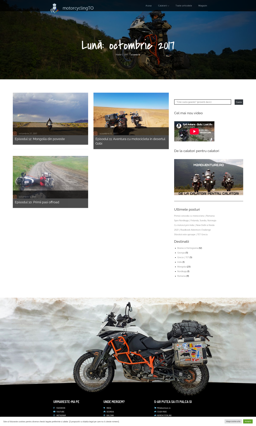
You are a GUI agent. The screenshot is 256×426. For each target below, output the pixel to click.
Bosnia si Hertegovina (187, 248)
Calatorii (162, 5)
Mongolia (181, 266)
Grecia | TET (183, 257)
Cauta (239, 102)
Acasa (149, 5)
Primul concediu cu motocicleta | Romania (194, 215)
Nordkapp (182, 271)
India (179, 262)
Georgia (181, 252)
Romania (181, 276)
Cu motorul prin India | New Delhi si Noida (194, 225)
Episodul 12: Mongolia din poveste (40, 139)
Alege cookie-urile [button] (233, 421)
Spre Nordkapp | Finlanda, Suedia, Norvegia (195, 220)
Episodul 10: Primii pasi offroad (37, 202)
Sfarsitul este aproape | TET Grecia (191, 234)
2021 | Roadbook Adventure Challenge (192, 229)
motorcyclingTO (78, 8)
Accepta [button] (248, 421)
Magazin (202, 5)
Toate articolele (184, 5)
